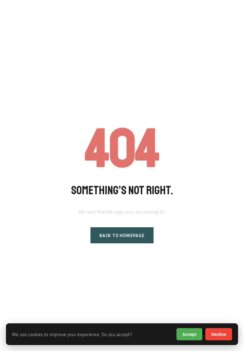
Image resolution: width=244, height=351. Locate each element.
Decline (218, 334)
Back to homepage (122, 235)
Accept (189, 334)
